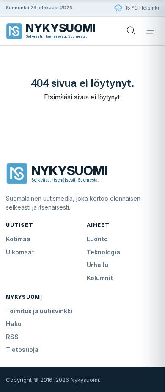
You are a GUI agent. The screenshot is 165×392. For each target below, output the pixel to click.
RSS (12, 336)
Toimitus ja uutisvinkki (39, 311)
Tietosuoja (22, 349)
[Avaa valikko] (149, 31)
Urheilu (97, 264)
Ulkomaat (20, 252)
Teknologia (103, 252)
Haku (14, 323)
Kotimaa (18, 239)
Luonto (97, 239)
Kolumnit (100, 278)
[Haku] (131, 31)
